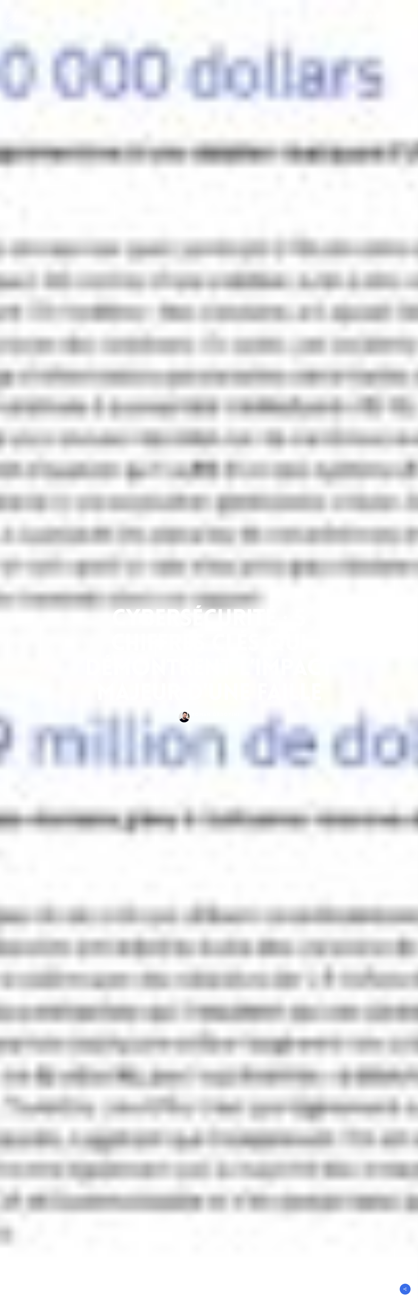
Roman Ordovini (215, 715)
